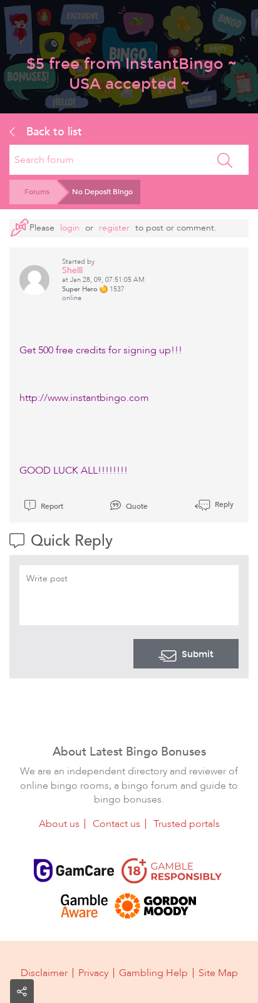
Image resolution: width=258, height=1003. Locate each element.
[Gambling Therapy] (155, 906)
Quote (136, 506)
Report (51, 506)
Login (70, 228)
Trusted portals (186, 824)
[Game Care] (74, 871)
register (114, 228)
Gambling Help (153, 973)
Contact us (116, 824)
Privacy (93, 973)
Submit (198, 654)
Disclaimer (44, 973)
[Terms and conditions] (171, 870)
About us (59, 824)
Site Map (218, 973)
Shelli (72, 270)
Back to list (52, 131)
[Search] (225, 160)
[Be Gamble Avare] (84, 906)
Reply (223, 504)
